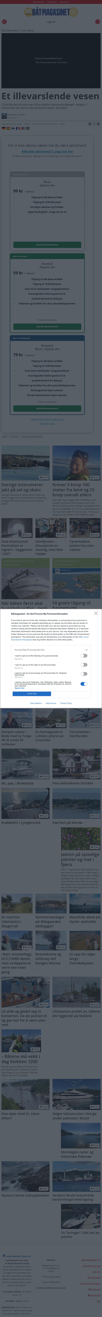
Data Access (51, 703)
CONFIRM (32, 694)
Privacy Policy (66, 703)
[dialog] (51, 658)
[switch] (83, 655)
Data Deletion (36, 703)
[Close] (96, 614)
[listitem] (51, 649)
